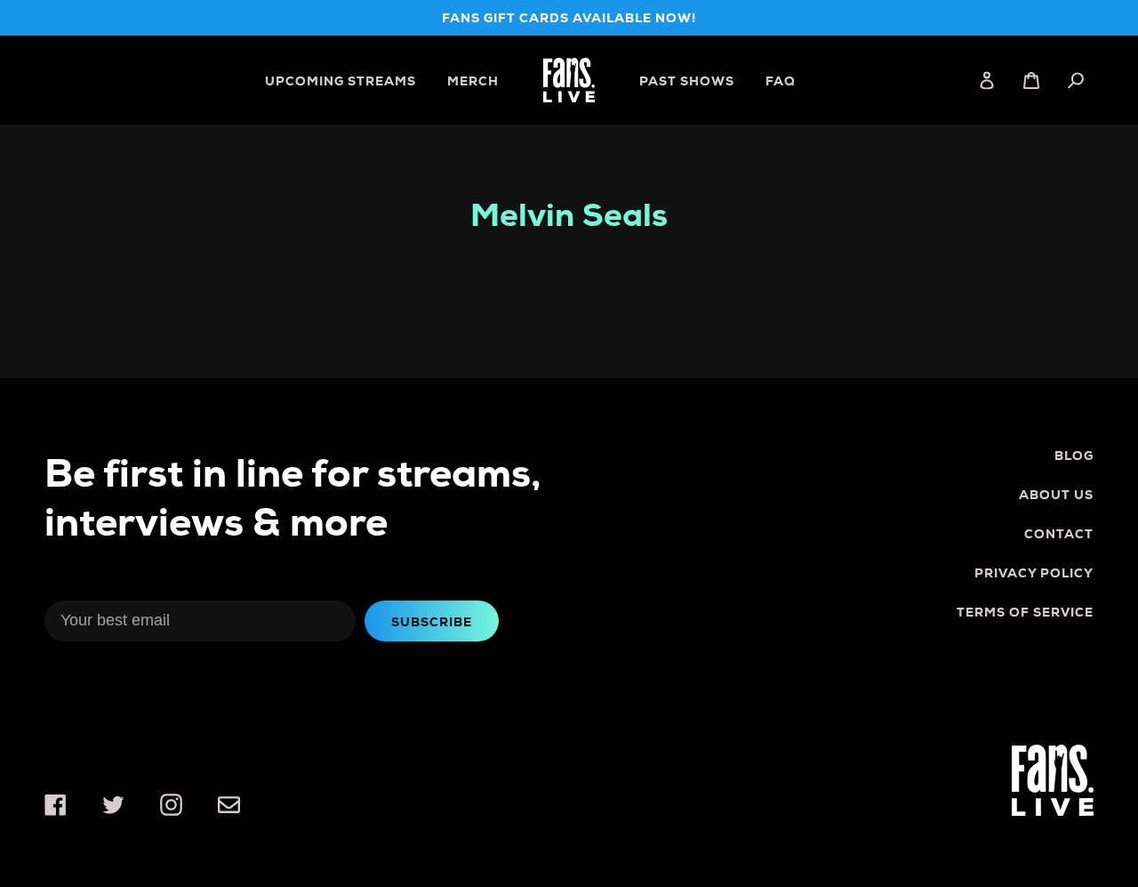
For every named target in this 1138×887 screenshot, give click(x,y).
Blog (1074, 456)
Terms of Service (1025, 612)
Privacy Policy (1034, 573)
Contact (1059, 534)
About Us (1056, 495)
